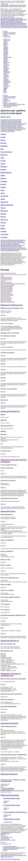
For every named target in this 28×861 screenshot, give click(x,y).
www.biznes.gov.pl (7, 821)
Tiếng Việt (20, 27)
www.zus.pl (6, 801)
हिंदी (11, 20)
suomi (25, 19)
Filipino (3, 24)
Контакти (14, 774)
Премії (12, 511)
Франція (3, 169)
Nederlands (23, 23)
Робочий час (15, 411)
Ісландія (3, 187)
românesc (17, 24)
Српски (20, 26)
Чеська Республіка (6, 152)
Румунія (3, 222)
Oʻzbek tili (14, 27)
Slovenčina (4, 26)
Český (16, 18)
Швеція (3, 228)
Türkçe (2, 27)
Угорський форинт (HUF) (7, 294)
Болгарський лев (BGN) (6, 278)
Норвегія (3, 214)
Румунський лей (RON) (6, 290)
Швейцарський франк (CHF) (8, 301)
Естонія (3, 160)
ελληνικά (8, 19)
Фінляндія (4, 166)
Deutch (5, 809)
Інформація (5, 305)
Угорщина (4, 181)
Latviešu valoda (18, 22)
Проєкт (5, 101)
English (13, 19)
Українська (4, 16)
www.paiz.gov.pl (7, 814)
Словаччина (4, 234)
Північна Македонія (7, 205)
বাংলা (12, 18)
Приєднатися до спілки (9, 34)
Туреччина (4, 237)
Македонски (4, 23)
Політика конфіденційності (10, 103)
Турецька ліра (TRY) (6, 292)
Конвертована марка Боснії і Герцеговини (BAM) (13, 283)
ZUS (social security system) (11, 798)
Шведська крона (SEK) (6, 300)
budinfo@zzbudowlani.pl (7, 789)
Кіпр (2, 149)
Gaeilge (7, 20)
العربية (3, 18)
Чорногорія (4, 202)
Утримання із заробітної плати (11, 674)
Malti (10, 23)
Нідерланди (4, 211)
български (8, 18)
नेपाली (18, 23)
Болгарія (3, 143)
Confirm (2, 3)
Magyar (20, 20)
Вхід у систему (7, 107)
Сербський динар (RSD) (6, 291)
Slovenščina (10, 26)
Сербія (3, 225)
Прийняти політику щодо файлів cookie (10, 859)
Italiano (7, 22)
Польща (3, 216)
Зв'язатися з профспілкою (9, 32)
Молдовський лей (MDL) (7, 286)
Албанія (3, 134)
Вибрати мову (10, 16)
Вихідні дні (14, 641)
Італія (2, 190)
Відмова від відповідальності (10, 105)
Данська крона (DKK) (6, 279)
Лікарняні (14, 723)
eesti (22, 19)
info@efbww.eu (4, 840)
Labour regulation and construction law (15, 812)
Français (3, 20)
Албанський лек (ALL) (6, 277)
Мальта (3, 208)
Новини (5, 35)
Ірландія (3, 184)
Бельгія (3, 140)
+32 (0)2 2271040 (5, 838)
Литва (2, 193)
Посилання (14, 795)
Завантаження (6, 36)
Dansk (21, 18)
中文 (25, 27)
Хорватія (3, 178)
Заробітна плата (16, 305)
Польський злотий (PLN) (7, 288)
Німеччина (4, 155)
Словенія (3, 231)
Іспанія (3, 163)
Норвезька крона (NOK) (6, 287)
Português (12, 24)
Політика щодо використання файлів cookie (14, 104)
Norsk (14, 23)
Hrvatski (15, 20)
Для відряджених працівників (7, 323)
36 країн (5, 31)
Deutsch (3, 19)
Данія (2, 158)
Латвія (3, 199)
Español (18, 19)
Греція (3, 175)
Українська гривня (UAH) (7, 295)
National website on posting (11, 819)
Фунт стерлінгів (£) (5, 296)
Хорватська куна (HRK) (6, 298)
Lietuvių (11, 22)
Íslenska (3, 22)
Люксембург (4, 196)
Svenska (25, 26)
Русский (23, 24)
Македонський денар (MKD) (8, 285)
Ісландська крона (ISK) (6, 282)
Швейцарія (4, 146)
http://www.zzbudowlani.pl (8, 788)
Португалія (4, 219)
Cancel (6, 3)
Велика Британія (6, 172)
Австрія (3, 137)
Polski (7, 24)
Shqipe (15, 26)
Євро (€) (3, 281)
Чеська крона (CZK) (5, 299)
